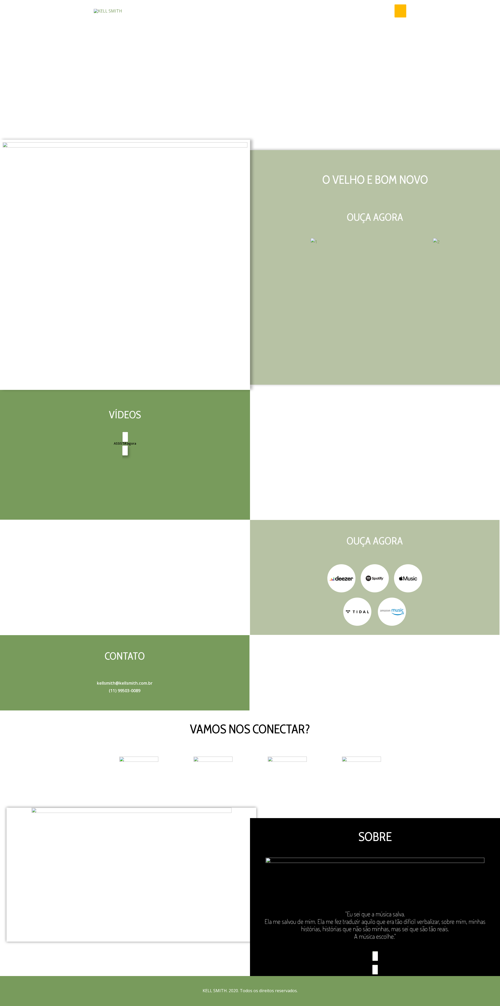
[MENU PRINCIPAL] (400, 10)
